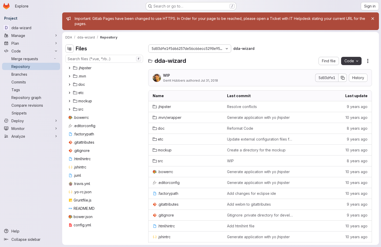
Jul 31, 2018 (209, 80)
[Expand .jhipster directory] (69, 68)
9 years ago (357, 106)
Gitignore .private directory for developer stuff (260, 215)
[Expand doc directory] (69, 84)
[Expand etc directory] (69, 93)
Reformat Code (240, 128)
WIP (166, 75)
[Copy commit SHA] (342, 78)
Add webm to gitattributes (249, 204)
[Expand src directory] (69, 109)
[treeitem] (104, 68)
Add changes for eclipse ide (251, 193)
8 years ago (357, 128)
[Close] (373, 19)
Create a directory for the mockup (256, 150)
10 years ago (356, 117)
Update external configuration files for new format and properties (260, 139)
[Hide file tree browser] (69, 48)
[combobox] (104, 59)
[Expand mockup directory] (69, 101)
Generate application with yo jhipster (258, 117)
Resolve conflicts (242, 106)
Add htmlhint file (241, 226)
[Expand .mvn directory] (69, 76)
